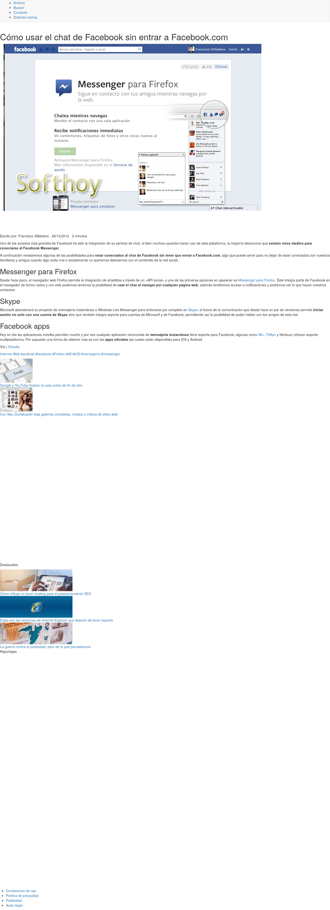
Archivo (19, 2)
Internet (6, 353)
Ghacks (14, 346)
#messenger (110, 353)
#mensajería (90, 353)
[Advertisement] (118, 222)
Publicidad (14, 900)
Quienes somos (25, 17)
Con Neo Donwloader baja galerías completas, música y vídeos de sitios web (59, 414)
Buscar (19, 7)
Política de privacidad (22, 895)
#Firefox (58, 353)
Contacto (20, 12)
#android (27, 353)
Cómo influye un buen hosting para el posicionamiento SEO (45, 593)
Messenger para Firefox (256, 280)
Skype (193, 309)
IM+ (261, 334)
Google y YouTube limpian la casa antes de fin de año (41, 385)
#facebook (43, 353)
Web (16, 353)
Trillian (271, 334)
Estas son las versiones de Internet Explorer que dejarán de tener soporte (56, 620)
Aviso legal (14, 905)
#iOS (76, 353)
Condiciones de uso (21, 890)
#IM (69, 353)
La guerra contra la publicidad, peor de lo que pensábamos (45, 646)
